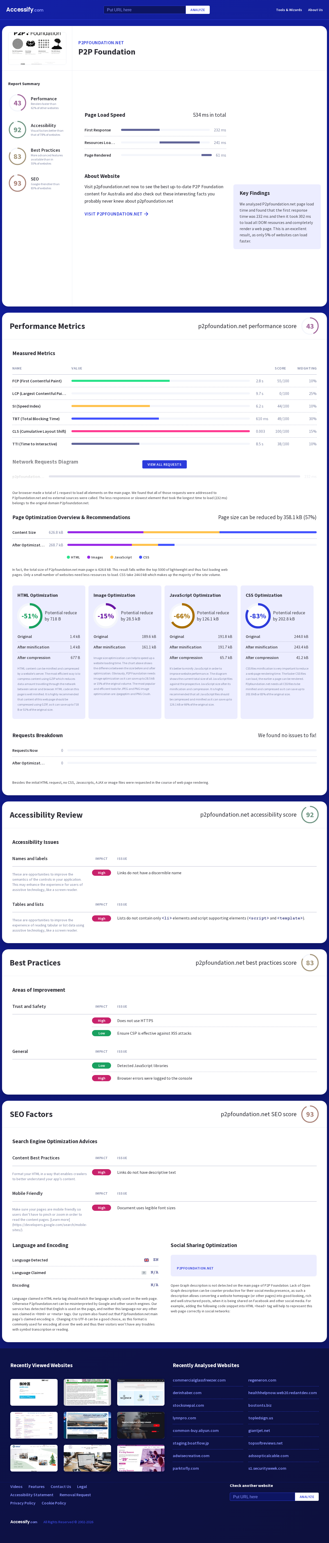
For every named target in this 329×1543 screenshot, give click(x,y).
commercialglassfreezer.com (199, 1380)
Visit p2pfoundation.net (114, 214)
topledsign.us (260, 1417)
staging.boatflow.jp (191, 1443)
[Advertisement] (199, 88)
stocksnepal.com (188, 1405)
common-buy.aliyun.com (196, 1430)
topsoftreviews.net (265, 1443)
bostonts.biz (260, 1405)
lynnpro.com (184, 1417)
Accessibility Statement (31, 1494)
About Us (315, 9)
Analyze (197, 9)
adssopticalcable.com (268, 1455)
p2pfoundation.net (101, 43)
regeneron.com (262, 1380)
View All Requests (165, 464)
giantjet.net (259, 1430)
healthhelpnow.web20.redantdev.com (282, 1392)
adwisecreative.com (191, 1455)
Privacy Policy (22, 1502)
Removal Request (75, 1494)
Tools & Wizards (289, 9)
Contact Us (61, 1486)
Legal (82, 1486)
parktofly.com (186, 1468)
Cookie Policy (54, 1502)
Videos (16, 1486)
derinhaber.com (187, 1392)
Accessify (24, 10)
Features (36, 1486)
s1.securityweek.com (267, 1468)
